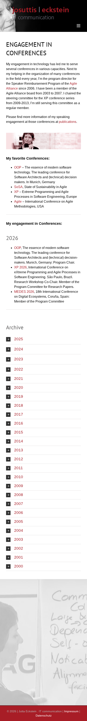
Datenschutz (44, 715)
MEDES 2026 (24, 291)
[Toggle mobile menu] (79, 26)
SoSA (18, 187)
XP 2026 (20, 267)
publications (67, 121)
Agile (18, 201)
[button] (43, 339)
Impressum (71, 711)
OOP (17, 167)
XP (16, 191)
